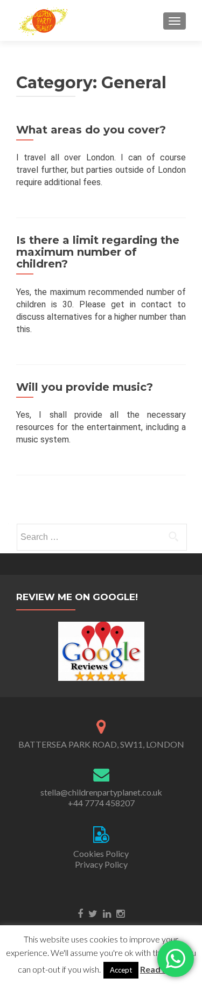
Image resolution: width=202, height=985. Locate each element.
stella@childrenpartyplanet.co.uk (101, 792)
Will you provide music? (84, 387)
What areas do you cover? (91, 129)
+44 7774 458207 (101, 803)
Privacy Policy (101, 864)
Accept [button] (121, 970)
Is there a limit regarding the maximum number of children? (97, 252)
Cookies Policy (101, 853)
